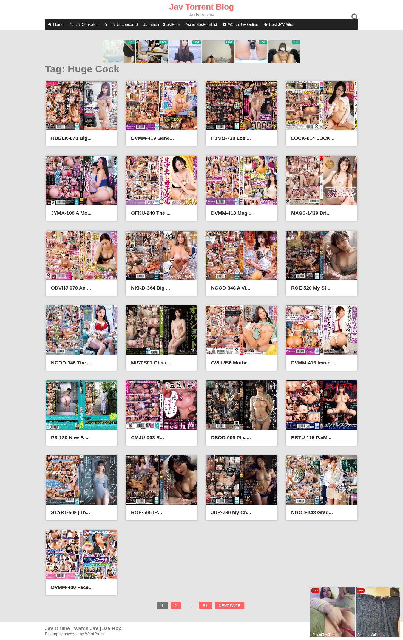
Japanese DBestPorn (161, 24)
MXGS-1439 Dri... (311, 213)
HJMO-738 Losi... (231, 138)
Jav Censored (87, 24)
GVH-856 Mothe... (231, 363)
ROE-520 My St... (310, 288)
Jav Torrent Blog (201, 6)
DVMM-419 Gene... (152, 138)
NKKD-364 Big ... (150, 288)
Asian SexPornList (201, 24)
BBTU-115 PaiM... (311, 437)
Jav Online (57, 628)
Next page (229, 606)
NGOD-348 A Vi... (230, 288)
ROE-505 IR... (146, 512)
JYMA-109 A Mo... (71, 213)
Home (58, 24)
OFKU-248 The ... (151, 213)
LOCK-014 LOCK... (312, 138)
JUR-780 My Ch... (231, 512)
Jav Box (111, 628)
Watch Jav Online (243, 24)
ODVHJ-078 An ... (71, 288)
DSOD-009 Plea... (231, 437)
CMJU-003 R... (147, 437)
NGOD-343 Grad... (312, 512)
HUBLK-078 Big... (71, 138)
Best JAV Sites (281, 24)
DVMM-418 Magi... (232, 213)
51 (207, 606)
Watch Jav (86, 628)
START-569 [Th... (70, 512)
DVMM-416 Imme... (312, 363)
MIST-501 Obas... (150, 363)
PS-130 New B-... (70, 437)
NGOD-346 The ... (71, 363)
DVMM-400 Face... (72, 587)
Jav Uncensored (124, 24)
